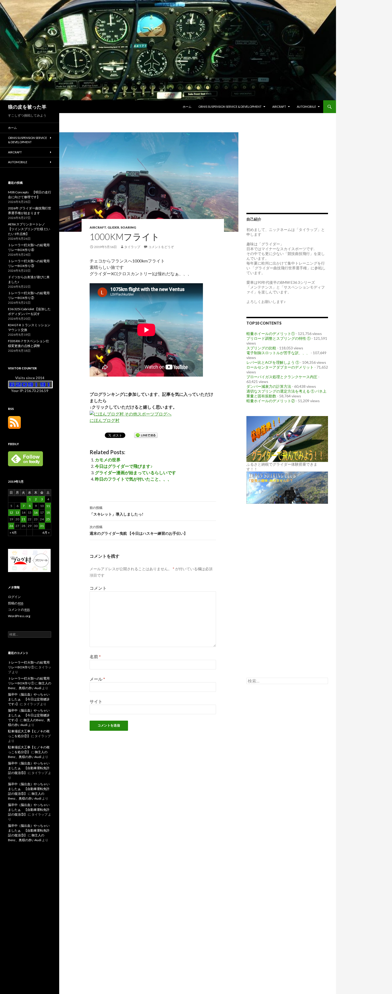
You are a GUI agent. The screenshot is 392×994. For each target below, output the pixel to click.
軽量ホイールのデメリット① (270, 333)
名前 (95, 656)
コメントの (19, 610)
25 (48, 519)
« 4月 (13, 532)
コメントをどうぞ (161, 247)
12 (11, 512)
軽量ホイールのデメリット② (270, 400)
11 (48, 506)
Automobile (306, 106)
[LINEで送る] (146, 434)
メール (97, 678)
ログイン (14, 597)
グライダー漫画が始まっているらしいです (135, 472)
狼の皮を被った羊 (27, 107)
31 (42, 526)
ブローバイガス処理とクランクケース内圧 (281, 376)
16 (36, 512)
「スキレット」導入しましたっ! (116, 511)
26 (11, 526)
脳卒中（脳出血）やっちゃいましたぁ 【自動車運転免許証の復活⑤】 (29, 768)
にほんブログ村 (104, 420)
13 (17, 512)
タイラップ (132, 247)
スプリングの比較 (261, 348)
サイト (96, 701)
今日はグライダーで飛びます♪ (124, 466)
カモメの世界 (108, 459)
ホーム (187, 106)
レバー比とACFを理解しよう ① (272, 362)
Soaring (128, 227)
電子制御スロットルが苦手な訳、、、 (278, 352)
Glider (113, 227)
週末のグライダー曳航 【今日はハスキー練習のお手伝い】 (138, 530)
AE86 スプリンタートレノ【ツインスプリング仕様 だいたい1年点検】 (29, 229)
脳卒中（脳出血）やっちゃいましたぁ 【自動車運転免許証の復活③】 (29, 809)
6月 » (46, 532)
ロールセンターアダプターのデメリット (280, 367)
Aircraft (279, 106)
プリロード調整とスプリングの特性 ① (278, 338)
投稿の (15, 603)
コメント (98, 587)
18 (48, 512)
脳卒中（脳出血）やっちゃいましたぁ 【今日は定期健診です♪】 (29, 699)
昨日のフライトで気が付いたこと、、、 (133, 478)
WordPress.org (19, 616)
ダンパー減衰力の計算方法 (268, 386)
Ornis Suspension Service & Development (230, 106)
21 (23, 519)
